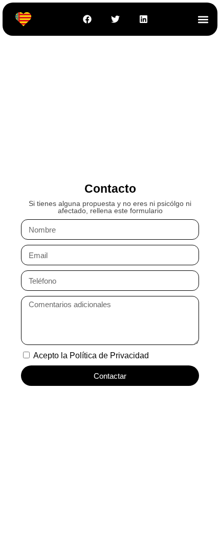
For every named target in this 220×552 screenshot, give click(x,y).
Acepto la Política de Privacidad (91, 355)
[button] (202, 19)
